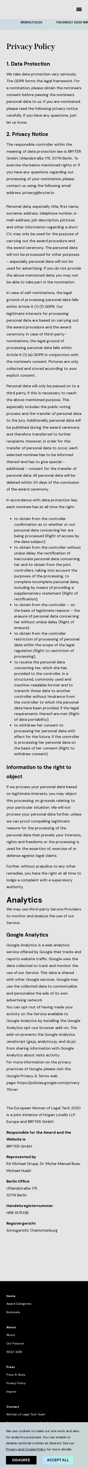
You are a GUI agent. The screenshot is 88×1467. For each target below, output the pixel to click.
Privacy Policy (16, 1383)
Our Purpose (15, 1343)
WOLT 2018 (14, 1352)
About (10, 1335)
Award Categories (18, 1304)
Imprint (11, 1392)
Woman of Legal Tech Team (25, 1414)
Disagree (21, 1460)
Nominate (13, 1312)
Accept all (58, 1460)
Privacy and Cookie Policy (26, 1449)
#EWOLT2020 (27, 22)
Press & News (15, 1375)
